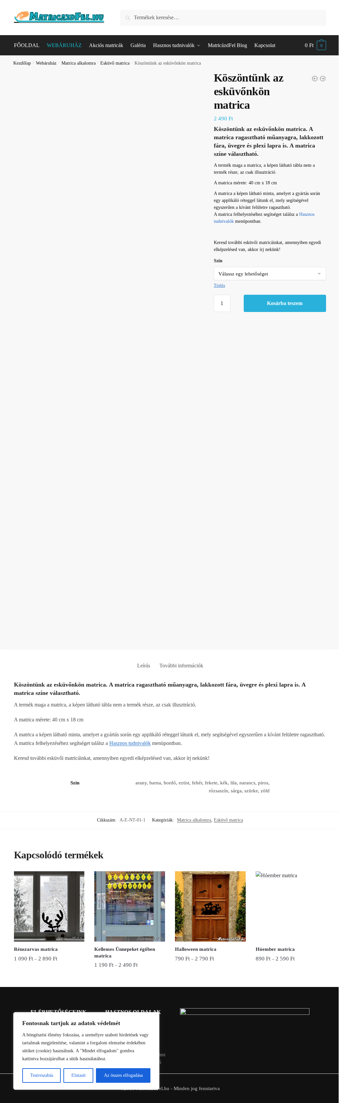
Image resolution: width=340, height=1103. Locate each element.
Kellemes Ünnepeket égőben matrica (124, 952)
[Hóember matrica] (291, 906)
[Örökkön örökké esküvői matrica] (322, 78)
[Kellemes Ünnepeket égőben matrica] (129, 906)
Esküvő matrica (114, 63)
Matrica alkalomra (78, 63)
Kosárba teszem (284, 303)
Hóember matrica (275, 949)
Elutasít (78, 1075)
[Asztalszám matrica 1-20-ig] (314, 78)
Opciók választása (49, 978)
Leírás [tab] (143, 665)
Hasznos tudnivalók (130, 743)
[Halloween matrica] (210, 906)
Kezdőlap (22, 63)
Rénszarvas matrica (36, 949)
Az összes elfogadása (123, 1075)
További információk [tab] (181, 665)
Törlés (219, 285)
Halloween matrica (195, 949)
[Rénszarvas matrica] (49, 906)
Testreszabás (41, 1075)
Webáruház (46, 63)
